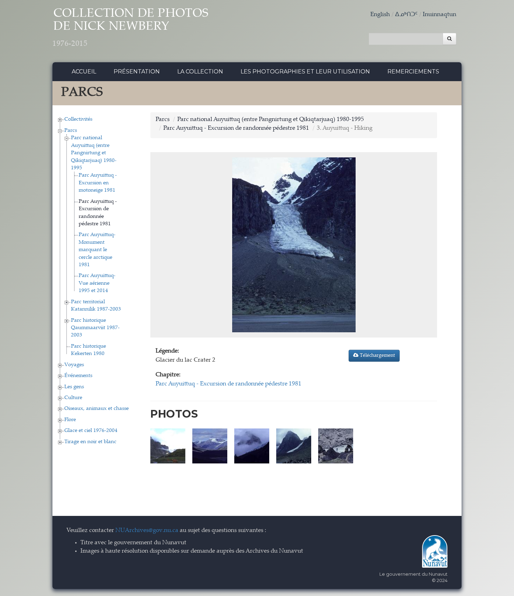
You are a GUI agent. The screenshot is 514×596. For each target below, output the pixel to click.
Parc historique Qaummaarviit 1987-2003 (95, 328)
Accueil (84, 71)
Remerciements (413, 71)
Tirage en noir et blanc (90, 442)
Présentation (137, 71)
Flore (70, 420)
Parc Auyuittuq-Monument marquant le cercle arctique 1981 (97, 250)
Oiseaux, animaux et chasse (96, 408)
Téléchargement (376, 355)
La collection (200, 71)
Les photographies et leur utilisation (305, 71)
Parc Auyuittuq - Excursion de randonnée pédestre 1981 (236, 129)
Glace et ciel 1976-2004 (90, 430)
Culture (73, 397)
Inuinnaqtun (439, 15)
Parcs (70, 130)
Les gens (74, 387)
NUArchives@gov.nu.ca (146, 531)
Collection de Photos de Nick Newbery (130, 28)
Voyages (74, 365)
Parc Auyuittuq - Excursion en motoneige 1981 (98, 183)
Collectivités (78, 119)
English (380, 15)
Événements (78, 375)
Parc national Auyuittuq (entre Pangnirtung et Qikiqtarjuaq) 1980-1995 (93, 153)
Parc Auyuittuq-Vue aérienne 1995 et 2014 (97, 283)
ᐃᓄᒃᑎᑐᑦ (406, 15)
